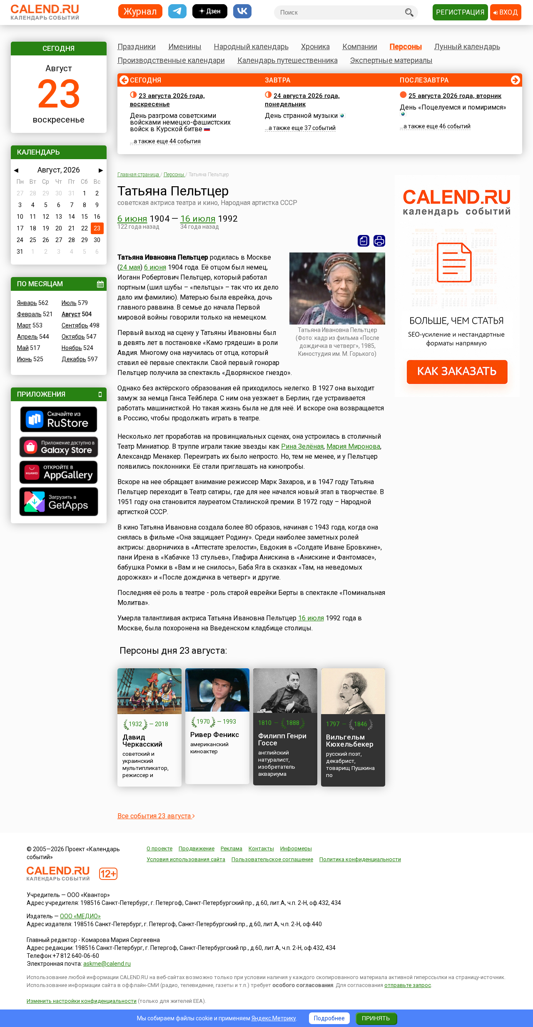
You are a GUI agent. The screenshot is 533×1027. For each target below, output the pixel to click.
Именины (185, 46)
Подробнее (329, 1018)
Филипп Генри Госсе (282, 739)
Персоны (406, 46)
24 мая (130, 267)
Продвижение (196, 848)
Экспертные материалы (391, 60)
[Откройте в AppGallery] (59, 473)
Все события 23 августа (154, 816)
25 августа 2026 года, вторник (454, 96)
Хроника (315, 46)
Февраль (29, 314)
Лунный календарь (467, 46)
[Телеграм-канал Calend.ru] (177, 11)
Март (24, 325)
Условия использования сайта (186, 859)
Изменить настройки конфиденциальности (82, 1001)
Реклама (231, 848)
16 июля (198, 219)
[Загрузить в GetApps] (59, 502)
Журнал (140, 11)
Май (23, 348)
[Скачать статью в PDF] (363, 241)
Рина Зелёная (302, 446)
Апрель (27, 336)
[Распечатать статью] (379, 241)
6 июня (132, 219)
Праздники (136, 46)
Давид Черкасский (142, 740)
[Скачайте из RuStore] (59, 420)
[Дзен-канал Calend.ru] (209, 11)
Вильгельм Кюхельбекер (350, 740)
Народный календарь (251, 46)
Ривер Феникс (214, 734)
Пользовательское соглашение (272, 859)
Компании (359, 46)
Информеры (296, 848)
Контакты (261, 848)
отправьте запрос (407, 985)
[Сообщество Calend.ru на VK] (242, 11)
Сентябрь (75, 325)
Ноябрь (72, 348)
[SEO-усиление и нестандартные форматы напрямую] (457, 395)
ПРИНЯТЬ (376, 1018)
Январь (27, 303)
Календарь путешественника (287, 60)
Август (71, 314)
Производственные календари (171, 60)
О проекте (159, 848)
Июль (69, 303)
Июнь (24, 359)
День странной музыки (301, 116)
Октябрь (73, 336)
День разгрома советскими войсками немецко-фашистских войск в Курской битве (180, 122)
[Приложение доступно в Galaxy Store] (59, 448)
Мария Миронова (353, 446)
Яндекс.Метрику (274, 1018)
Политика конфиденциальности (360, 859)
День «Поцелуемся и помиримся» (453, 107)
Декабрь (74, 359)
